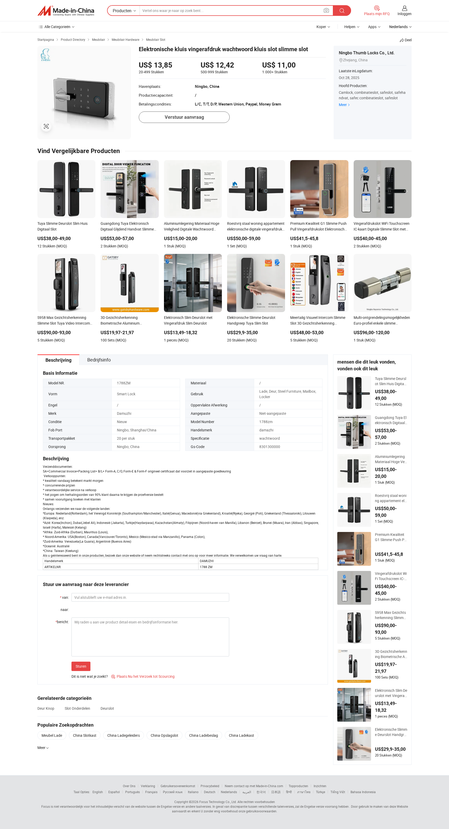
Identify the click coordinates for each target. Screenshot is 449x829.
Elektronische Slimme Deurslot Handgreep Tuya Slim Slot (391, 732)
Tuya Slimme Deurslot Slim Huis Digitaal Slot (391, 381)
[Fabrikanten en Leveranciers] (65, 10)
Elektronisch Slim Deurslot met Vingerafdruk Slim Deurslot (391, 693)
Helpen (349, 26)
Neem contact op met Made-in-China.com (254, 786)
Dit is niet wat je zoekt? (89, 676)
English (98, 792)
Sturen (81, 666)
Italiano (193, 792)
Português (132, 792)
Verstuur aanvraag (184, 117)
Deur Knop (45, 708)
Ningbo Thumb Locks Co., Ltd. (366, 53)
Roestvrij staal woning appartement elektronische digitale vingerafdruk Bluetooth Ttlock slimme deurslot (391, 498)
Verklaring (148, 786)
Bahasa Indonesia (363, 792)
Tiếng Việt (338, 792)
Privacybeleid (210, 786)
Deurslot (107, 708)
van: (64, 597)
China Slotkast (84, 735)
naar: (65, 609)
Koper (321, 26)
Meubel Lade (52, 735)
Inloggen (405, 13)
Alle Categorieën (57, 26)
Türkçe (320, 792)
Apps (372, 26)
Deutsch (209, 792)
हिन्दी (289, 792)
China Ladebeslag (203, 735)
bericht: (62, 621)
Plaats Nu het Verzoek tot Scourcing (143, 676)
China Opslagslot (164, 735)
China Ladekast (241, 735)
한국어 (261, 792)
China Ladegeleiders (123, 735)
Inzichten (320, 786)
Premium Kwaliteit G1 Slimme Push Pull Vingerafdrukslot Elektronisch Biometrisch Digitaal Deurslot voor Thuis (391, 537)
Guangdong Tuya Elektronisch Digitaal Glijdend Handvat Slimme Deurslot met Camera (391, 420)
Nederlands (229, 792)
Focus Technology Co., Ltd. (218, 802)
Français (151, 792)
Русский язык (172, 792)
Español (114, 792)
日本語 (276, 792)
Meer (343, 104)
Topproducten (298, 786)
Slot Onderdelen (77, 708)
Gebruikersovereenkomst (178, 786)
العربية (246, 792)
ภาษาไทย (304, 792)
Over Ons (129, 786)
